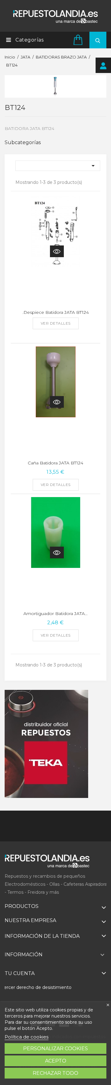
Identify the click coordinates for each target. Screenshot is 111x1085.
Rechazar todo (55, 1073)
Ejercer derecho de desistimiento (36, 987)
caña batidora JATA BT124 (55, 463)
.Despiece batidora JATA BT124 (56, 312)
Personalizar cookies (55, 1048)
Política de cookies (26, 1037)
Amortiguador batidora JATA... (55, 613)
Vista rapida (57, 251)
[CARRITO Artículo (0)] (79, 39)
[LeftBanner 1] (46, 744)
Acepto (55, 1061)
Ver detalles (56, 323)
